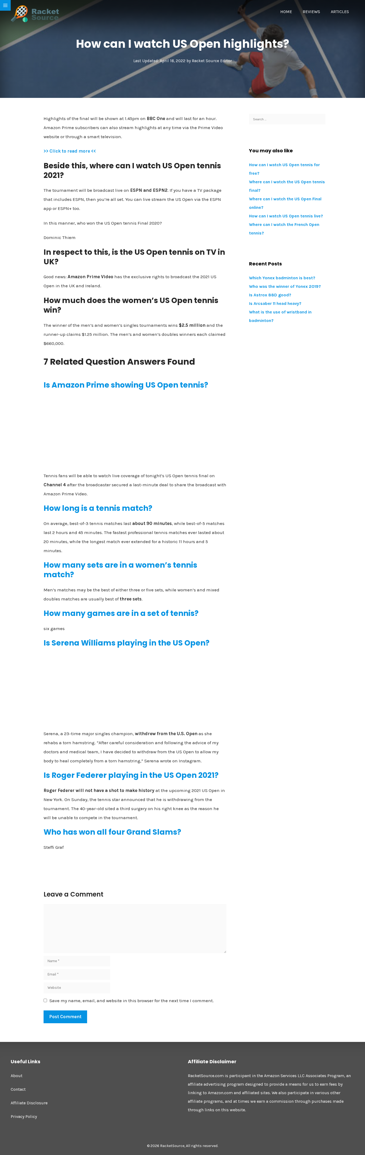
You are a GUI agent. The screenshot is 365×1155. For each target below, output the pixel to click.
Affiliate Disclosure (29, 1102)
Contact (18, 1089)
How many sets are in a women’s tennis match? (120, 570)
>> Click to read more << (70, 151)
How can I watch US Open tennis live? (286, 215)
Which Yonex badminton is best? (282, 277)
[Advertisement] (135, 433)
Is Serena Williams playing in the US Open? (126, 643)
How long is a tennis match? (98, 508)
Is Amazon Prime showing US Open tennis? (126, 385)
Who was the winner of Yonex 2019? (285, 286)
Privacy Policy (24, 1116)
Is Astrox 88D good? (270, 294)
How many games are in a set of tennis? (121, 613)
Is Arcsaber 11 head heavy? (275, 303)
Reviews (311, 11)
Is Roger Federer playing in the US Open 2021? (131, 775)
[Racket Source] (35, 13)
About (16, 1075)
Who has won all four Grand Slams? (112, 832)
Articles (340, 11)
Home (286, 11)
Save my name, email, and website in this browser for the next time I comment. (131, 1000)
